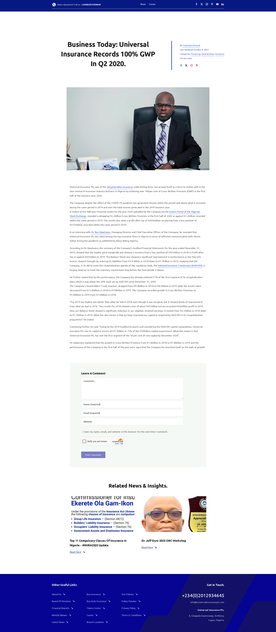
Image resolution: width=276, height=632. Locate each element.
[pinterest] (212, 4)
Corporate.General (191, 45)
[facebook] (196, 4)
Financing (195, 54)
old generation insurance (120, 186)
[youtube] (217, 4)
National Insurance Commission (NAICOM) (180, 265)
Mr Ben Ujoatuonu (100, 232)
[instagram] (207, 4)
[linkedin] (222, 4)
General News (207, 54)
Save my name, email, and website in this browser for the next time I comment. (126, 431)
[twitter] (202, 4)
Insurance (219, 54)
